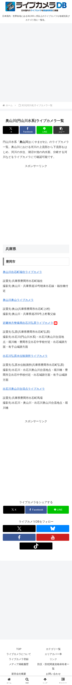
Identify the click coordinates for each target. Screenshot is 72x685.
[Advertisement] (36, 62)
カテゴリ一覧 (53, 649)
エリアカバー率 (53, 654)
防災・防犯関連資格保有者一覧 (53, 666)
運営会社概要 (18, 673)
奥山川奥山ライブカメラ (18, 299)
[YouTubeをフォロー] (52, 537)
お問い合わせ (53, 673)
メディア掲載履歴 (18, 664)
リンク (53, 659)
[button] (61, 130)
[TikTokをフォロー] (36, 546)
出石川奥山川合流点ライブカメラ (24, 388)
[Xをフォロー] (19, 528)
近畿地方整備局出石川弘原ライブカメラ (28, 322)
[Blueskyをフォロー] (52, 528)
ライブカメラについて (18, 654)
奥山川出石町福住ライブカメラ (22, 271)
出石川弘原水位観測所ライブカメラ (25, 355)
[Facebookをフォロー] (19, 537)
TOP (18, 649)
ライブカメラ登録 (18, 659)
